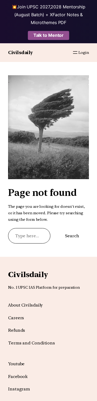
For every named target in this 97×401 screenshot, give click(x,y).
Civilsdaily (20, 52)
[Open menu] (75, 52)
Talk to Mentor (48, 35)
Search (72, 235)
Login (83, 52)
